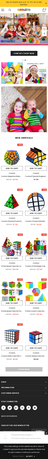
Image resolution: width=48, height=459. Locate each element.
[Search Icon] (10, 10)
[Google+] (16, 408)
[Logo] (24, 10)
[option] (24, 35)
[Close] (46, 433)
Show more (24, 369)
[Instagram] (22, 408)
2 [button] (25, 60)
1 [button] (22, 60)
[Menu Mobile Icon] (2, 10)
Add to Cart (12, 168)
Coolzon (12, 173)
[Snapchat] (35, 408)
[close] (46, 3)
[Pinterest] (28, 408)
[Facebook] (3, 408)
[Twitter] (10, 408)
